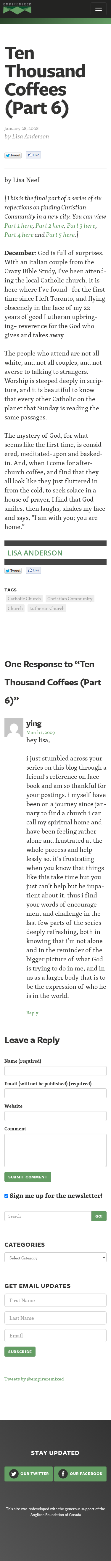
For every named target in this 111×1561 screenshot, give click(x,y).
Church (15, 608)
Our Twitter (34, 1473)
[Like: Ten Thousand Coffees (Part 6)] (33, 154)
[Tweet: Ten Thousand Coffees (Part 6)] (13, 155)
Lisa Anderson (30, 136)
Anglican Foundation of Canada (55, 1514)
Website (13, 1106)
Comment (15, 1128)
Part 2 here (50, 225)
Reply (32, 1012)
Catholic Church (24, 598)
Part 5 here (60, 234)
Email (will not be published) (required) (48, 1083)
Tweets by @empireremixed (34, 1378)
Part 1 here (18, 225)
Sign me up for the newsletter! (55, 1195)
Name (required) (22, 1061)
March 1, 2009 (40, 732)
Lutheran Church (47, 608)
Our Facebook (85, 1473)
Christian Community (70, 598)
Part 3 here (81, 225)
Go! (99, 1216)
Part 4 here (18, 234)
